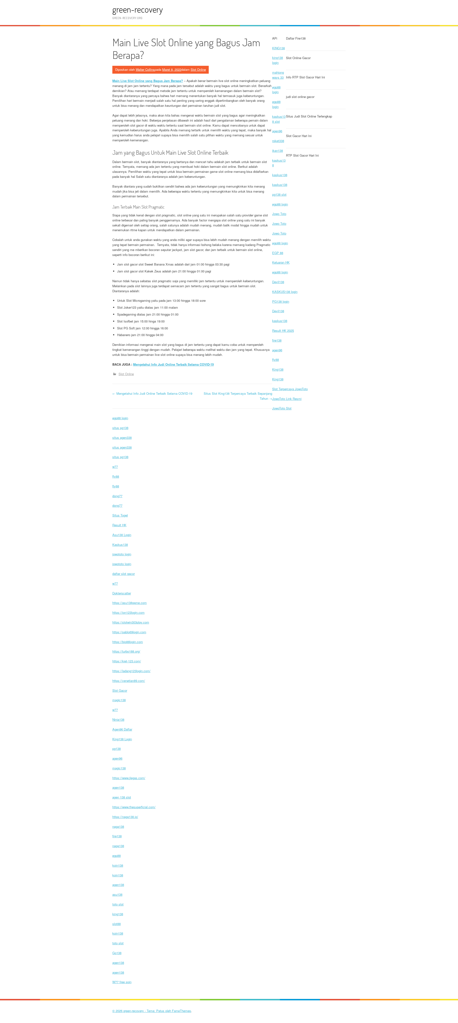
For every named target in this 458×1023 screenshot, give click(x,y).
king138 (117, 914)
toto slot (118, 904)
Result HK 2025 (283, 330)
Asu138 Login (121, 534)
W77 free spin (121, 982)
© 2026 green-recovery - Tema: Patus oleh (142, 1010)
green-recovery (137, 9)
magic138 (119, 700)
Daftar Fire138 (296, 38)
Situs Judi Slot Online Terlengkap (309, 116)
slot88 (116, 923)
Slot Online (198, 69)
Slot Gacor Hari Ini (299, 135)
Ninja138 (118, 719)
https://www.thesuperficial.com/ (134, 807)
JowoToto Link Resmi (287, 398)
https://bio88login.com (127, 641)
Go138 (116, 953)
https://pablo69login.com (129, 632)
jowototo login (121, 554)
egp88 (116, 855)
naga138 (118, 826)
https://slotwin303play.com (130, 622)
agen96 (277, 131)
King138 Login (122, 739)
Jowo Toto (279, 213)
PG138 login (280, 301)
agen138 (118, 787)
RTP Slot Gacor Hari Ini (302, 155)
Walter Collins (145, 69)
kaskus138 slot (279, 119)
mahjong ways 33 (278, 75)
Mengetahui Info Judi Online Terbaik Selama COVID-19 (173, 364)
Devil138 (278, 282)
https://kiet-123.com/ (126, 661)
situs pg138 (120, 427)
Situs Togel (120, 515)
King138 (277, 369)
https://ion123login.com (128, 612)
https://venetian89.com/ (128, 680)
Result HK (119, 525)
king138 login (277, 60)
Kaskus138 (120, 544)
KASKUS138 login (284, 291)
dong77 (117, 496)
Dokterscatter (121, 593)
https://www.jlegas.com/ (128, 778)
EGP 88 (277, 253)
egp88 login (276, 89)
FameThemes (181, 1010)
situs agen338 (122, 437)
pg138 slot (279, 194)
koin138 (117, 865)
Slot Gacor (119, 690)
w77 (115, 466)
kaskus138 (279, 175)
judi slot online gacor (300, 96)
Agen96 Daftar (122, 729)
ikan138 (277, 150)
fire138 (276, 340)
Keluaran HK (281, 262)
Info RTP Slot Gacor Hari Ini (305, 77)
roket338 (278, 140)
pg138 (116, 748)
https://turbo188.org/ (126, 651)
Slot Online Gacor (298, 58)
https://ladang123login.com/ (131, 671)
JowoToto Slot (281, 408)
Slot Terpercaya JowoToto (290, 389)
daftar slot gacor (123, 573)
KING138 (278, 48)
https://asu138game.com (129, 602)
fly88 (275, 359)
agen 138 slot (121, 797)
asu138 (117, 894)
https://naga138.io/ (125, 816)
